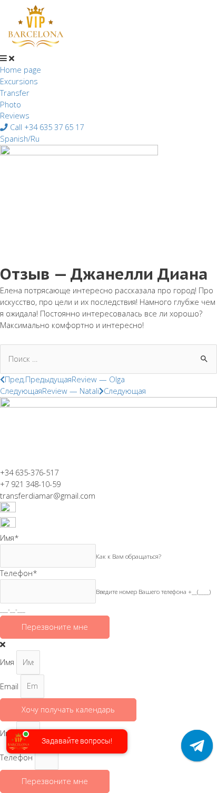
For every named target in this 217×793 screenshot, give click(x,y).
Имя (8, 662)
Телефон (17, 757)
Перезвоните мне (55, 626)
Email (10, 685)
